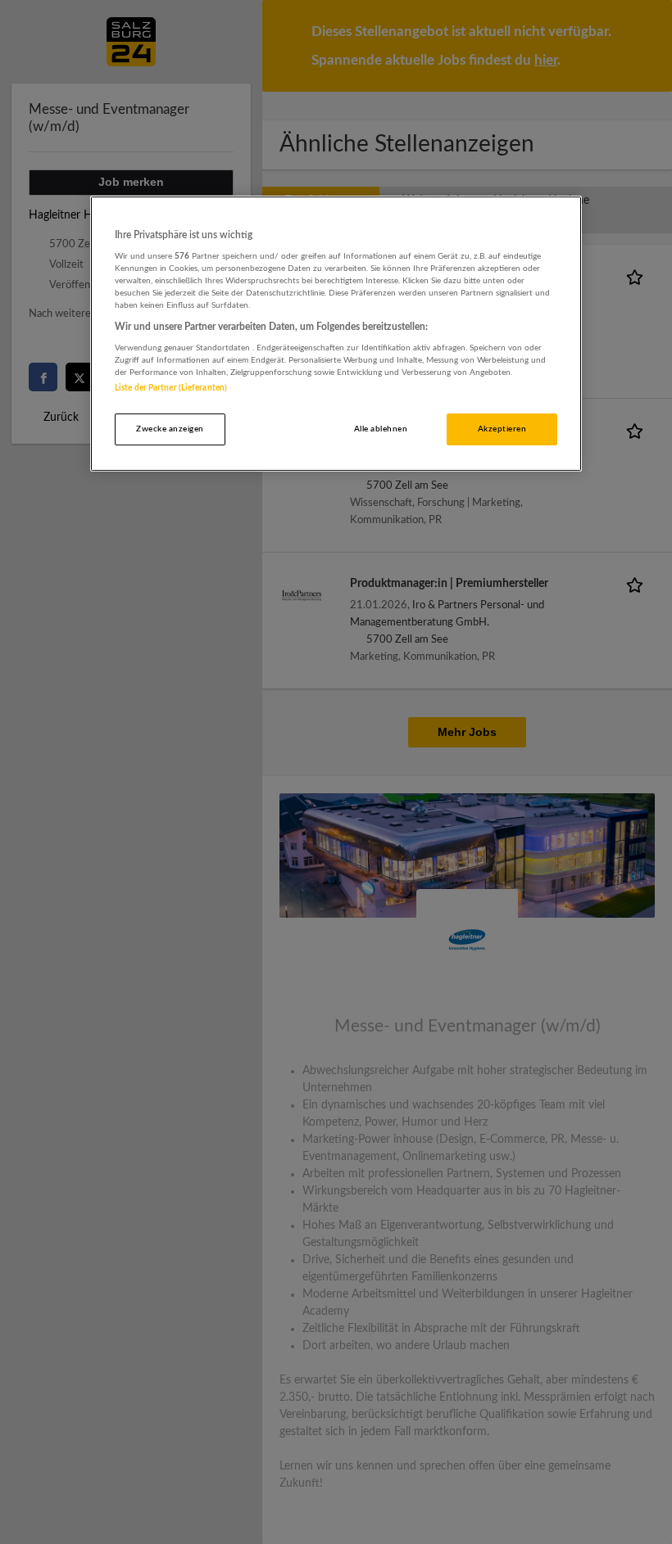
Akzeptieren (502, 429)
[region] (336, 334)
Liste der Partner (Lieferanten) (171, 388)
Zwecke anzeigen (169, 429)
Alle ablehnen (380, 429)
